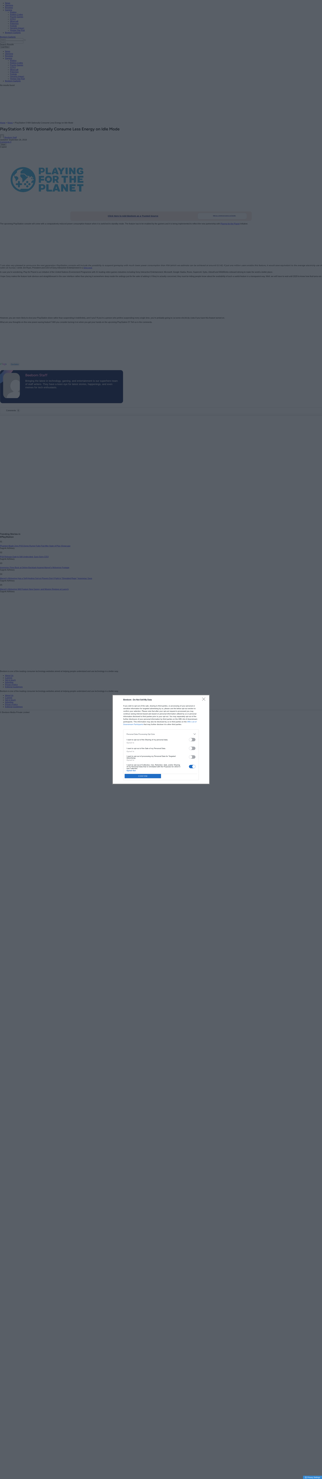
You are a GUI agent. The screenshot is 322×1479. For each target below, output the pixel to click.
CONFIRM (143, 776)
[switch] (192, 739)
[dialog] (161, 739)
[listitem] (161, 734)
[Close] (204, 700)
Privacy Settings (313, 1477)
